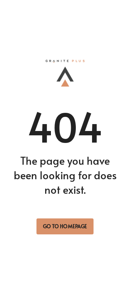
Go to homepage (65, 226)
